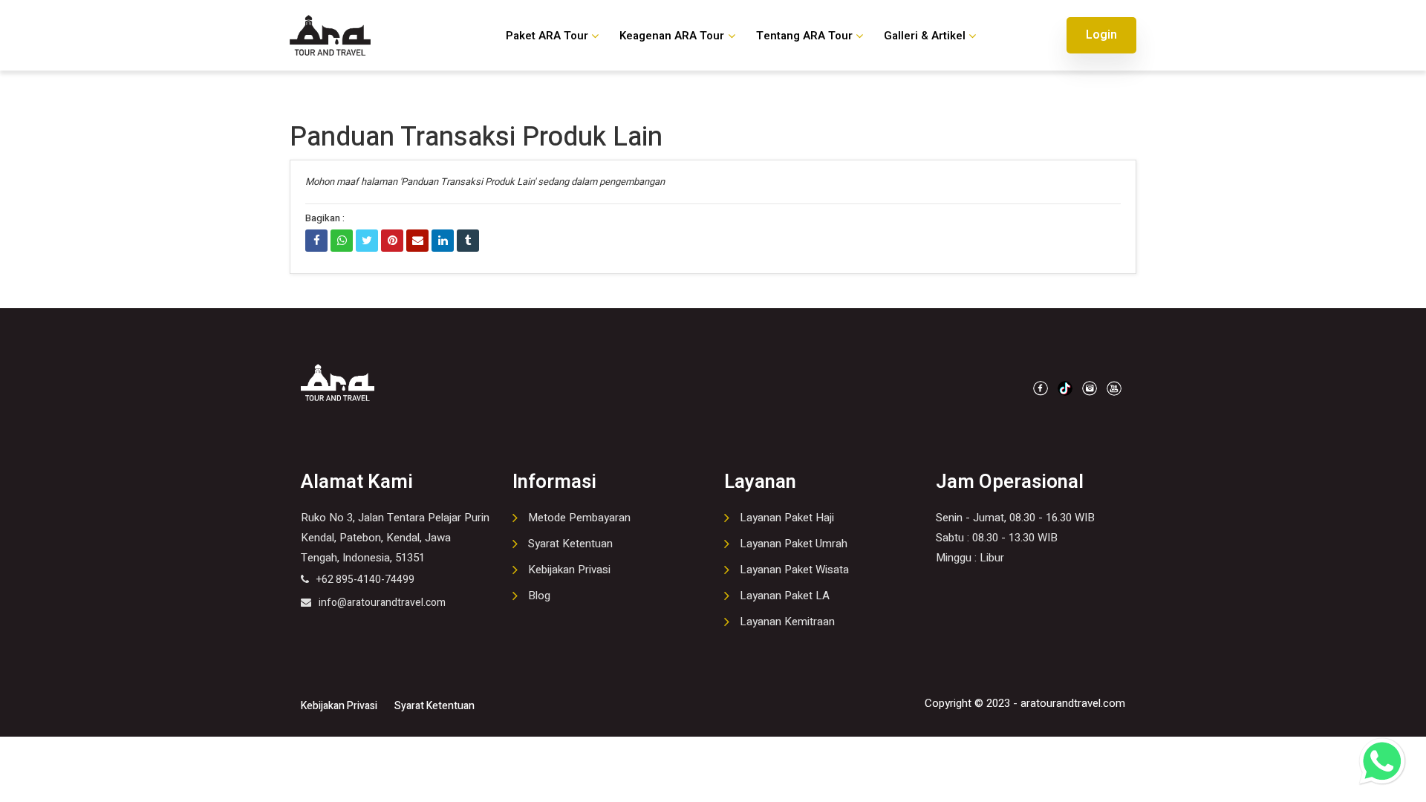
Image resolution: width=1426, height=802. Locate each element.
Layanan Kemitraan (787, 621)
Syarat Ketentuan (570, 543)
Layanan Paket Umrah (793, 543)
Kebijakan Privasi (569, 569)
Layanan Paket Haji (787, 517)
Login (1101, 35)
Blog (539, 595)
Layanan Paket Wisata (794, 569)
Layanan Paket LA (785, 595)
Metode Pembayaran (579, 517)
